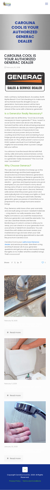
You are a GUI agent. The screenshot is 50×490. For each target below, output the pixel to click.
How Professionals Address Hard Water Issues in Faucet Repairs (23, 325)
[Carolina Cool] (7, 4)
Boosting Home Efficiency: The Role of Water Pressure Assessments (24, 451)
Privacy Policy (15, 481)
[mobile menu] (46, 4)
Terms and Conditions (32, 481)
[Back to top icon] (25, 469)
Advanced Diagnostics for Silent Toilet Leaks (22, 388)
